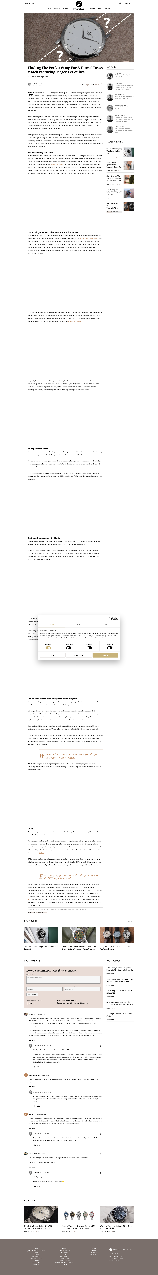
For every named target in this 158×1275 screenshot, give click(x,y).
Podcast (92, 9)
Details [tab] (79, 624)
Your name (29, 986)
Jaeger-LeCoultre (57, 164)
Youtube (93, 1255)
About (100, 9)
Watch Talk (31, 912)
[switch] (68, 647)
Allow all (105, 655)
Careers (36, 1255)
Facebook (93, 1251)
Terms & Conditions (116, 1258)
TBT (65, 1255)
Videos (107, 9)
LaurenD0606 (33, 1075)
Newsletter (36, 1263)
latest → (130, 922)
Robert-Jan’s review (74, 321)
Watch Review (65, 1261)
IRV (29, 899)
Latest (49, 9)
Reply (33, 1040)
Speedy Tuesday (65, 1251)
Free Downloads (36, 1259)
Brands (65, 9)
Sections (57, 9)
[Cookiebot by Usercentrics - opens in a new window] (110, 618)
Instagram (93, 1253)
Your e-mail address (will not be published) (75, 986)
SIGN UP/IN (128, 3)
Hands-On (64, 1253)
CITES (41, 853)
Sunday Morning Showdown (65, 1263)
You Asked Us (64, 1257)
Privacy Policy (114, 1260)
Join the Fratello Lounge (36, 1251)
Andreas (36, 1046)
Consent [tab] (51, 624)
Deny (52, 655)
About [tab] (106, 624)
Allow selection (79, 655)
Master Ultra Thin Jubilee (88, 238)
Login (30, 1003)
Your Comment (30, 974)
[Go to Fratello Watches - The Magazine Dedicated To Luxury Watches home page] (79, 2)
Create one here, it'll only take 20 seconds (72, 1003)
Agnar (31, 1153)
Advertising (36, 1257)
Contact (36, 1265)
